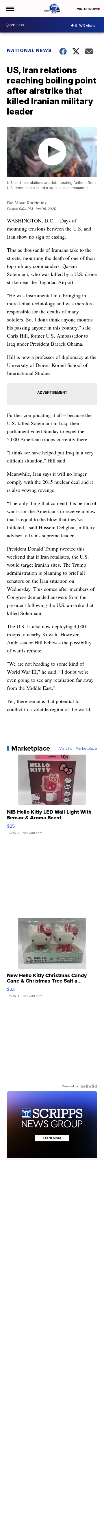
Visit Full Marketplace (78, 748)
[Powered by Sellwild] (88, 1086)
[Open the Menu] (9, 8)
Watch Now (87, 9)
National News (29, 50)
